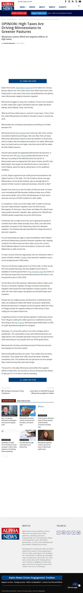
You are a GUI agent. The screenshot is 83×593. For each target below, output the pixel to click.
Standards (42, 591)
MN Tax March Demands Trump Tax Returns (13, 392)
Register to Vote (7, 582)
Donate (62, 7)
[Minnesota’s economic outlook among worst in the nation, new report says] (28, 410)
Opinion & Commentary (8, 415)
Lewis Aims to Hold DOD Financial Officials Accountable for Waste (42, 392)
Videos (32, 7)
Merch (52, 7)
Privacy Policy (27, 591)
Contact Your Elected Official (52, 582)
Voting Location (19, 582)
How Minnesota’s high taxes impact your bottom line (27, 445)
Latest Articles (24, 415)
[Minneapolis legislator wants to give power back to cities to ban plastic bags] (46, 435)
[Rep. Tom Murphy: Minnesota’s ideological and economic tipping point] (9, 410)
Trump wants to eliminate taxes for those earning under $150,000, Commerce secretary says (46, 422)
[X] (76, 1)
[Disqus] (28, 489)
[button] (78, 6)
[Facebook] (65, 1)
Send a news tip (19, 13)
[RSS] (72, 1)
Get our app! (72, 587)
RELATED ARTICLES (9, 401)
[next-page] (6, 455)
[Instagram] (69, 1)
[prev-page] (3, 455)
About (42, 7)
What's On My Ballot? (34, 582)
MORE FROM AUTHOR (23, 401)
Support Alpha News (39, 13)
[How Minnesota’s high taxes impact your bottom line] (28, 435)
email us (38, 562)
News (22, 7)
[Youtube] (79, 1)
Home (3, 19)
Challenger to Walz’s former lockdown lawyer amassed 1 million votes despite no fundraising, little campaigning (9, 447)
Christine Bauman (9, 43)
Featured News (12, 19)
